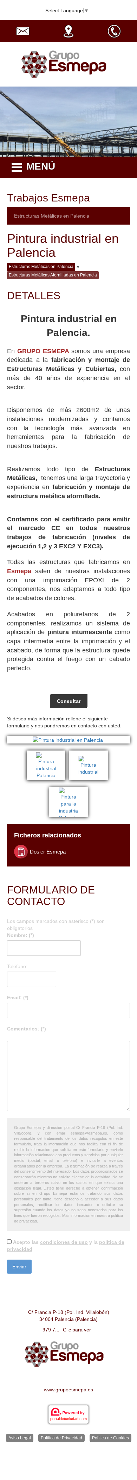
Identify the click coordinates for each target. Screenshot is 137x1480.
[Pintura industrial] (89, 754)
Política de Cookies (110, 1438)
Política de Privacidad (61, 1438)
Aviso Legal (19, 1438)
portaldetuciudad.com (68, 1419)
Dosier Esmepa (48, 852)
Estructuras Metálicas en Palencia (51, 216)
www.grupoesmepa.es (68, 1389)
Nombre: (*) (20, 935)
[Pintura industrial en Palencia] (68, 740)
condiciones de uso (64, 1242)
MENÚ (40, 166)
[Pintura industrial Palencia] (48, 754)
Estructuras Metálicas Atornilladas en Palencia (53, 275)
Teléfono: (17, 966)
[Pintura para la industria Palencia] (68, 791)
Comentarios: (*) (26, 1029)
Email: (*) (17, 997)
